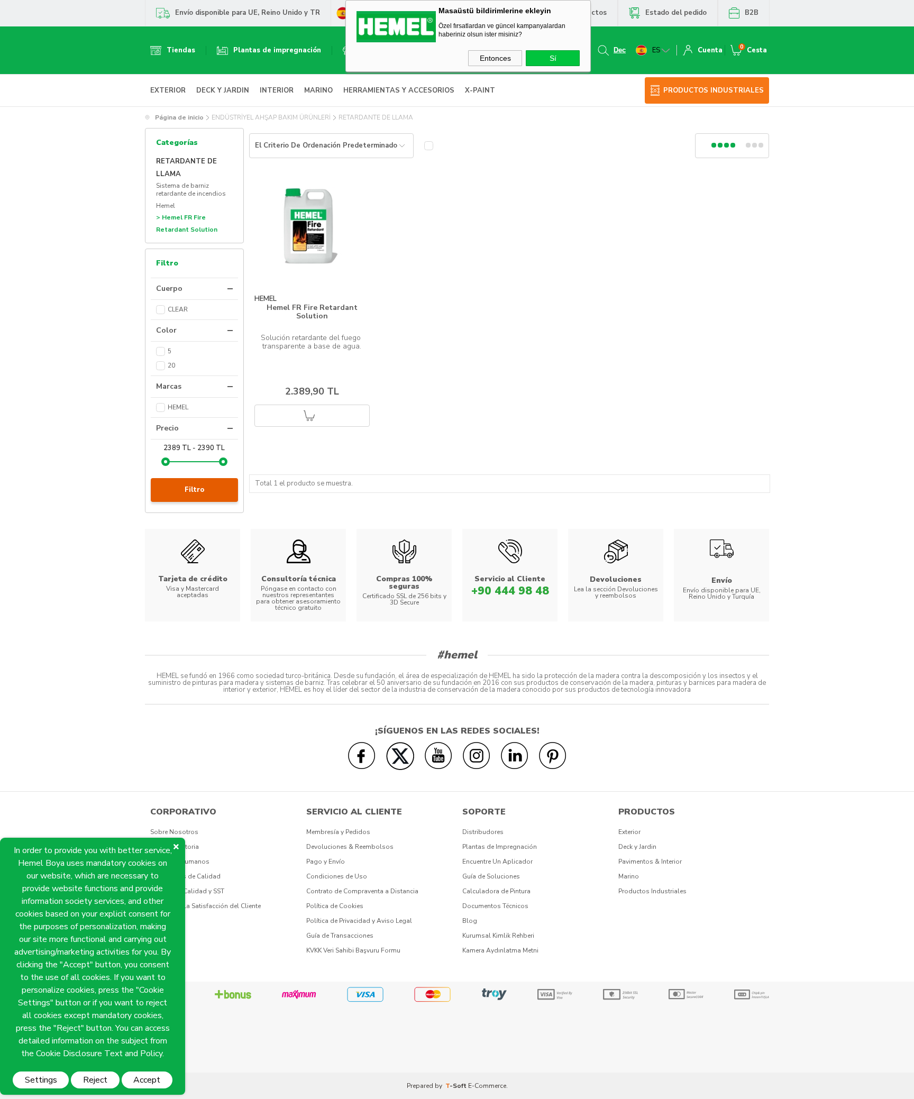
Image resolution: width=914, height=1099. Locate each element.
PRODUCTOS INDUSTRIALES (713, 90)
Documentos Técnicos (495, 906)
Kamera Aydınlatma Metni (500, 950)
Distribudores (483, 832)
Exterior (629, 832)
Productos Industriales (652, 891)
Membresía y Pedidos (338, 832)
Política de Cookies (334, 906)
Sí (553, 58)
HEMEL (265, 299)
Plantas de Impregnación (499, 846)
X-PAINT (480, 90)
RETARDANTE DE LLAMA (186, 168)
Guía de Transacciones (339, 935)
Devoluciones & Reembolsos (350, 846)
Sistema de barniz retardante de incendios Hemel (191, 196)
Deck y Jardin (637, 846)
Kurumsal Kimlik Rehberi (498, 935)
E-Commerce (487, 1086)
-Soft (456, 1086)
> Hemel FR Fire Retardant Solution (186, 224)
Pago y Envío (325, 861)
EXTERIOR (168, 90)
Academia (165, 921)
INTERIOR (277, 90)
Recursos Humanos (179, 861)
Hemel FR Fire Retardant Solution (312, 312)
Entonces (495, 58)
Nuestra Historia (174, 846)
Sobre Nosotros (174, 832)
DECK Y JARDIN (222, 90)
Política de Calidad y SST (187, 891)
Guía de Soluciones (491, 876)
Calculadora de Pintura (496, 891)
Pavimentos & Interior (650, 861)
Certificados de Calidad (185, 876)
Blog (469, 921)
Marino (628, 876)
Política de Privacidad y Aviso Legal (359, 921)
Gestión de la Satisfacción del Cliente (205, 906)
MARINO (318, 90)
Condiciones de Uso (336, 876)
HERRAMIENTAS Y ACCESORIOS (398, 90)
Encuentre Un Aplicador (497, 861)
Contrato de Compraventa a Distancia (362, 891)
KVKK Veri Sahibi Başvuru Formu (353, 950)
